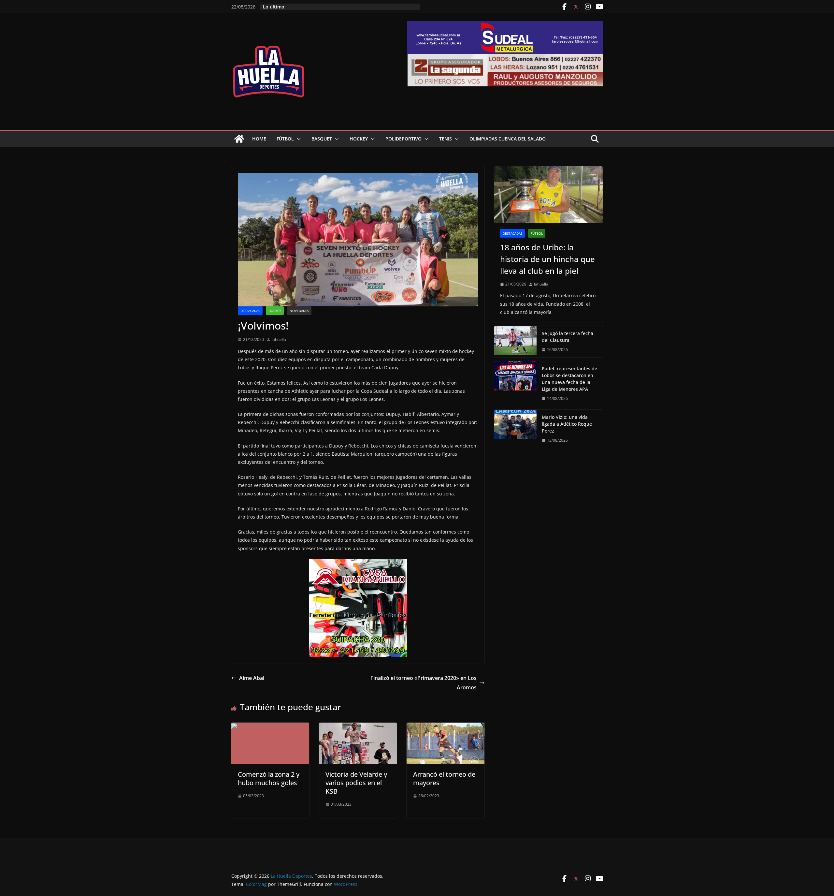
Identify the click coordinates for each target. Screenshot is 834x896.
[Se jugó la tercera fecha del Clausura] (515, 341)
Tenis (445, 139)
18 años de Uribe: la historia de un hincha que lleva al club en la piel (547, 259)
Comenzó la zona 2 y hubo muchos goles (268, 778)
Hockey (359, 139)
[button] (297, 138)
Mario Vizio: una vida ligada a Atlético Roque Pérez (567, 424)
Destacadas (250, 310)
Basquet (321, 139)
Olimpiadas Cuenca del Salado (507, 139)
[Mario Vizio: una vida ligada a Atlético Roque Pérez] (515, 429)
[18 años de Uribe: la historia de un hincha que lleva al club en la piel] (548, 194)
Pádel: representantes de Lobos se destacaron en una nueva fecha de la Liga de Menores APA (569, 378)
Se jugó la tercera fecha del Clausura (567, 336)
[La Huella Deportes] (239, 139)
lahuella (279, 339)
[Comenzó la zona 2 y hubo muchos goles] (270, 727)
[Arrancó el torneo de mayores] (445, 727)
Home (259, 139)
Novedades (299, 310)
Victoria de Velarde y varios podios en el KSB (356, 783)
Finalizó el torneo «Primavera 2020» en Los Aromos (423, 682)
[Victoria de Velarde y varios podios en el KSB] (358, 727)
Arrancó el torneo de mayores (444, 778)
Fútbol (285, 139)
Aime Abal (251, 678)
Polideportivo (403, 139)
